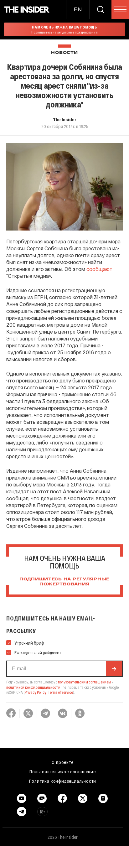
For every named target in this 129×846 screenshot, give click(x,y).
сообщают (99, 269)
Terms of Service (60, 692)
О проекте (62, 762)
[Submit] (114, 668)
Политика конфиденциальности (62, 781)
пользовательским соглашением (84, 682)
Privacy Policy (35, 692)
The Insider (64, 119)
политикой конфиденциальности (33, 687)
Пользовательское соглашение (62, 771)
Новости (64, 52)
